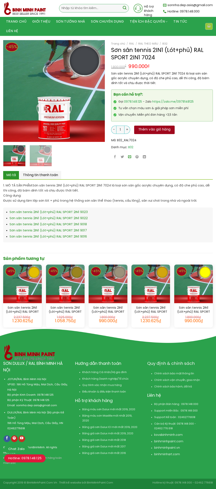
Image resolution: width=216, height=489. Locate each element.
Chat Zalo (16, 449)
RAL (131, 43)
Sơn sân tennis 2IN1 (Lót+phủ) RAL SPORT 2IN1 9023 (48, 212)
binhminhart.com (167, 454)
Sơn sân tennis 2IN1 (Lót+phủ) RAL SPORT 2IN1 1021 (22, 310)
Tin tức (180, 21)
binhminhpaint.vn (167, 448)
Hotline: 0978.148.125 (25, 458)
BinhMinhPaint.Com (100, 482)
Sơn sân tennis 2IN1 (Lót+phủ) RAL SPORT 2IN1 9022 (48, 218)
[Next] (90, 91)
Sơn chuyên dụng (107, 21)
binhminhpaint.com (168, 441)
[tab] (11, 175)
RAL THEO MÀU (148, 43)
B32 (164, 43)
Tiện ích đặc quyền (147, 21)
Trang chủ (16, 21)
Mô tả (11, 175)
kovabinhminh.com (168, 435)
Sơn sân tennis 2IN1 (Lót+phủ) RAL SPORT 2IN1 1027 (65, 310)
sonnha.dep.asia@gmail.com (36, 405)
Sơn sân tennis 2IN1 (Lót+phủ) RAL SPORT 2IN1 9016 (48, 236)
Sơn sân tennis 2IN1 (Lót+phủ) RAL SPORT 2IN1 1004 (150, 310)
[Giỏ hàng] (208, 26)
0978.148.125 (133, 101)
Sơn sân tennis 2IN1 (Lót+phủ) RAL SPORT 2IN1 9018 (48, 224)
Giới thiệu (41, 21)
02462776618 (16, 428)
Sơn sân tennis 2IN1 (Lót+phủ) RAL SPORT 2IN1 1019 (108, 310)
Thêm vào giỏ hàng (154, 129)
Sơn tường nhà (70, 21)
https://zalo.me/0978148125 (173, 101)
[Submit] (124, 8)
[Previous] (4, 91)
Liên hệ (12, 31)
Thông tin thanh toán (40, 175)
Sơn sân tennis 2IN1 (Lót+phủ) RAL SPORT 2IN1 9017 (48, 230)
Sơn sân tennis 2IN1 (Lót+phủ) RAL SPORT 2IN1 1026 (193, 310)
